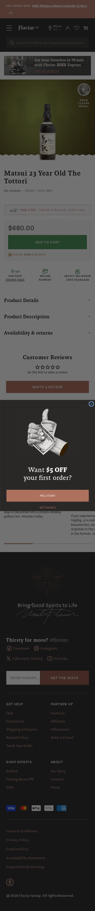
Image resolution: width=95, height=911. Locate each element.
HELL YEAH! (47, 496)
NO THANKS (47, 507)
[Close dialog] (91, 404)
